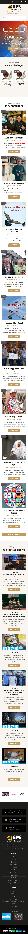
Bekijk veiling (14, 48)
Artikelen (15, 870)
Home (14, 856)
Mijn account (15, 891)
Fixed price (14, 864)
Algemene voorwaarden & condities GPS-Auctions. (15, 902)
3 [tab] (15, 55)
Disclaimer (14, 906)
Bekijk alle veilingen (14, 534)
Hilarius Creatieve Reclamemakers (16, 928)
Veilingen (15, 862)
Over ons (15, 877)
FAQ (15, 896)
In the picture (15, 872)
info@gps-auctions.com (14, 13)
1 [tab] (12, 55)
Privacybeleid (15, 899)
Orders (14, 894)
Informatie (14, 859)
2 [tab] (14, 55)
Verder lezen (14, 589)
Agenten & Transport (15, 880)
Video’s (15, 875)
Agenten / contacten (15, 821)
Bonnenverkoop (15, 867)
